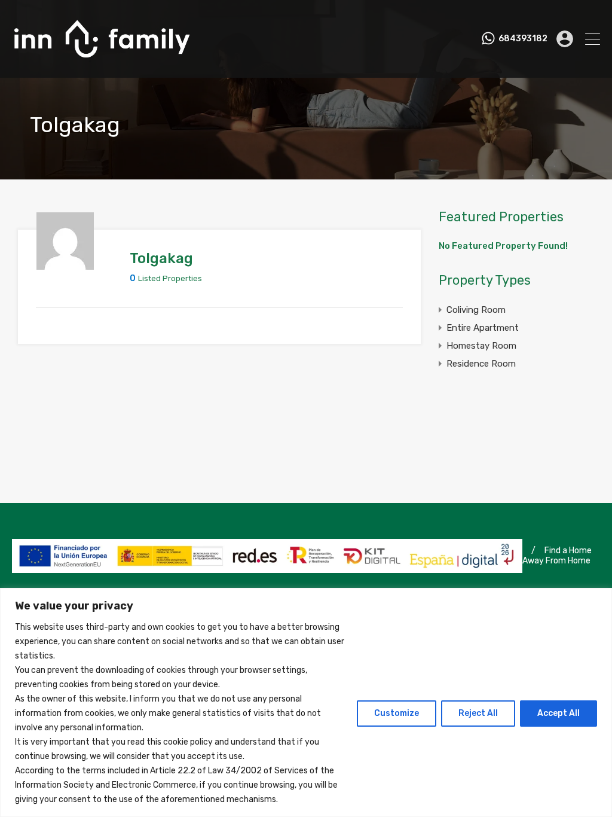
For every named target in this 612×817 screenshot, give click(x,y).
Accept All (558, 713)
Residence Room (481, 363)
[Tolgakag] (65, 264)
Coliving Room (476, 309)
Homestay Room (481, 345)
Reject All (478, 713)
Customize (396, 713)
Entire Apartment (482, 327)
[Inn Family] (101, 63)
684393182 (522, 39)
